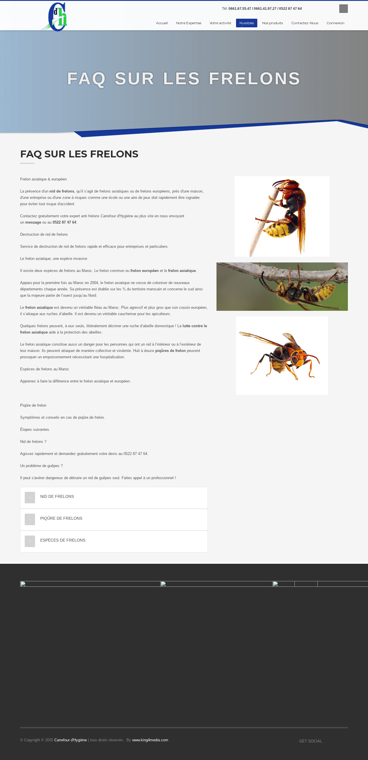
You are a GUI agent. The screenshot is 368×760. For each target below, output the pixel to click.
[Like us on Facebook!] (326, 741)
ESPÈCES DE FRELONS (62, 540)
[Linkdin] (320, 8)
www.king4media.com (150, 740)
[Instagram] (329, 8)
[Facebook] (312, 8)
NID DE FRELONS (57, 496)
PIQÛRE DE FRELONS (61, 518)
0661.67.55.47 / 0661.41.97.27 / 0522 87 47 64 (265, 9)
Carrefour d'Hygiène (70, 740)
